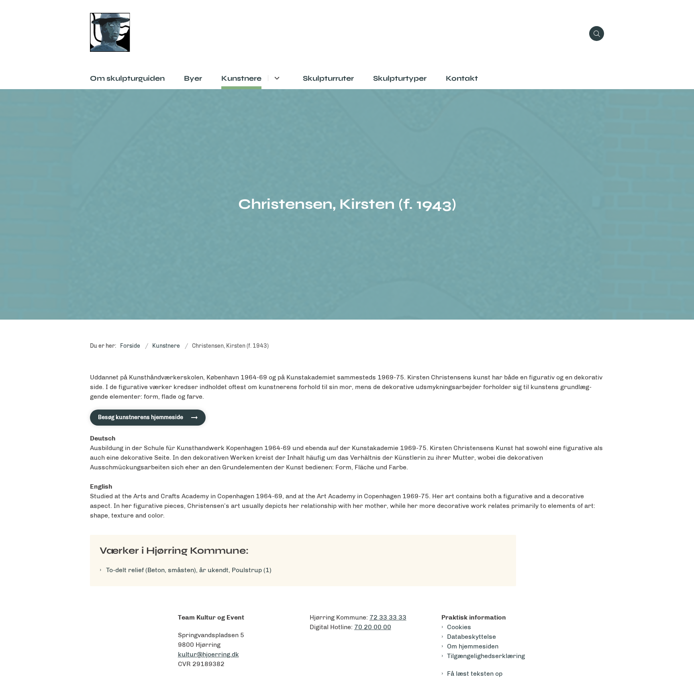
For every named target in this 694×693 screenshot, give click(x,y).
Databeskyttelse (471, 636)
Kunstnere (241, 78)
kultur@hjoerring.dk (208, 654)
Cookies (459, 627)
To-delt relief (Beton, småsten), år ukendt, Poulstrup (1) (188, 570)
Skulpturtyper (400, 78)
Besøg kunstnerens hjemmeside (140, 417)
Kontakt (462, 78)
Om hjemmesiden (472, 646)
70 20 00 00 (372, 627)
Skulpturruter (328, 78)
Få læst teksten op (474, 673)
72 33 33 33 (387, 617)
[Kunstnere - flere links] (276, 78)
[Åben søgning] (596, 33)
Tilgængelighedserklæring (486, 656)
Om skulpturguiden (127, 78)
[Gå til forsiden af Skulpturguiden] (337, 34)
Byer (193, 78)
